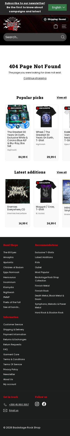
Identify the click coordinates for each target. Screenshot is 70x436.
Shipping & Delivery (13, 329)
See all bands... (11, 307)
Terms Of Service (12, 364)
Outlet (38, 267)
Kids (37, 262)
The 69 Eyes (9, 252)
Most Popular (42, 272)
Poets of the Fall (12, 302)
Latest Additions (44, 257)
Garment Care (11, 354)
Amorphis (8, 257)
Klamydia (8, 287)
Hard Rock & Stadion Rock (49, 312)
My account (9, 384)
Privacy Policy (10, 369)
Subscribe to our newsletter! (25, 3)
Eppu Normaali (11, 272)
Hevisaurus (9, 277)
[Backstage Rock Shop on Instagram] (37, 404)
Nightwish (8, 292)
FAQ (5, 349)
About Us (8, 379)
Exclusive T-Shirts (44, 252)
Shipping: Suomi (57, 19)
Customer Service (13, 324)
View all (62, 97)
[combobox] (35, 37)
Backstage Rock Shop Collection (47, 279)
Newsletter (9, 374)
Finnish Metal (42, 285)
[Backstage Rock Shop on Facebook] (44, 404)
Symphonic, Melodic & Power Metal (50, 305)
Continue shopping (35, 78)
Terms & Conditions (14, 359)
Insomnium (9, 282)
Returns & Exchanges (14, 339)
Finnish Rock (42, 290)
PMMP (6, 297)
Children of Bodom (13, 267)
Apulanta (8, 262)
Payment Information (14, 334)
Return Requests (12, 344)
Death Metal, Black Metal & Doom (49, 297)
